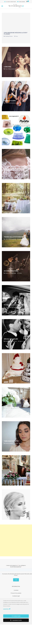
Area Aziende (22, 1)
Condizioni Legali (16, 596)
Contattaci (16, 590)
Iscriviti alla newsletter (16, 566)
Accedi (8, 1)
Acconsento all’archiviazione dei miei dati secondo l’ (17, 574)
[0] (27, 1)
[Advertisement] (16, 540)
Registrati (13, 1)
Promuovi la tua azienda (16, 593)
